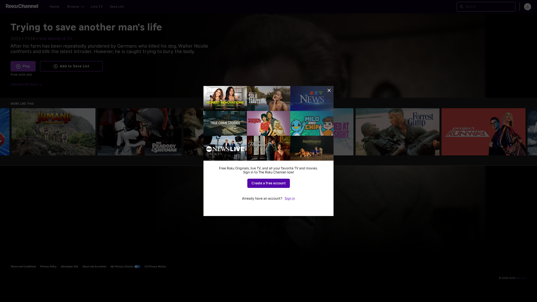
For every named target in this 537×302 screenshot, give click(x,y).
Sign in (290, 198)
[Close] (329, 90)
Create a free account (269, 183)
